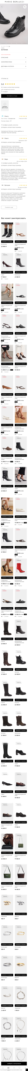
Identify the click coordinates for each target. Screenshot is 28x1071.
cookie (8, 1069)
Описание (4, 57)
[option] (14, 24)
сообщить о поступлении (14, 1063)
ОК (26, 1069)
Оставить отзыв (12, 96)
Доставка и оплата (7, 66)
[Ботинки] (1, 6)
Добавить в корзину (7, 241)
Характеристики (6, 62)
